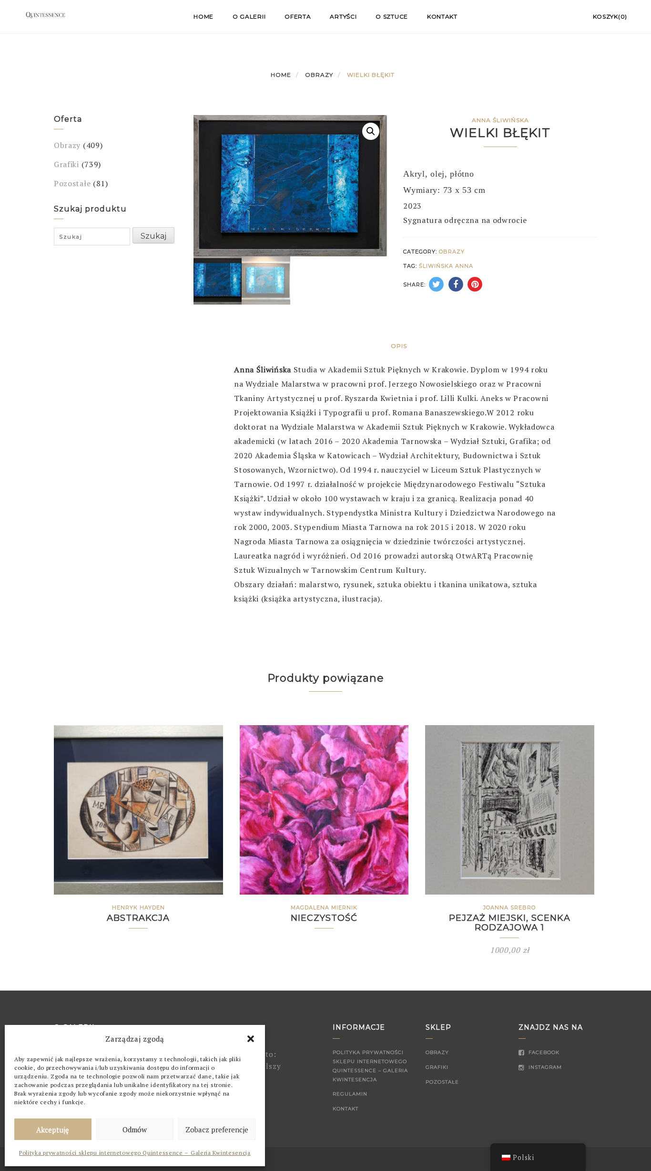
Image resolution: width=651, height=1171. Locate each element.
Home (203, 16)
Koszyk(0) (610, 16)
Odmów (134, 1129)
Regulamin (350, 1094)
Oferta (298, 16)
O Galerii (249, 16)
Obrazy (319, 74)
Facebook (543, 1052)
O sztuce (392, 16)
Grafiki (66, 164)
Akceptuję (52, 1129)
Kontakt (442, 16)
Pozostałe (72, 183)
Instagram (544, 1067)
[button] (250, 1039)
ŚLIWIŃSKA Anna (446, 266)
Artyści (343, 16)
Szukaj (153, 236)
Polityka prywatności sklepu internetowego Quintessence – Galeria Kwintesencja (135, 1152)
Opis (399, 345)
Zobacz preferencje (216, 1129)
